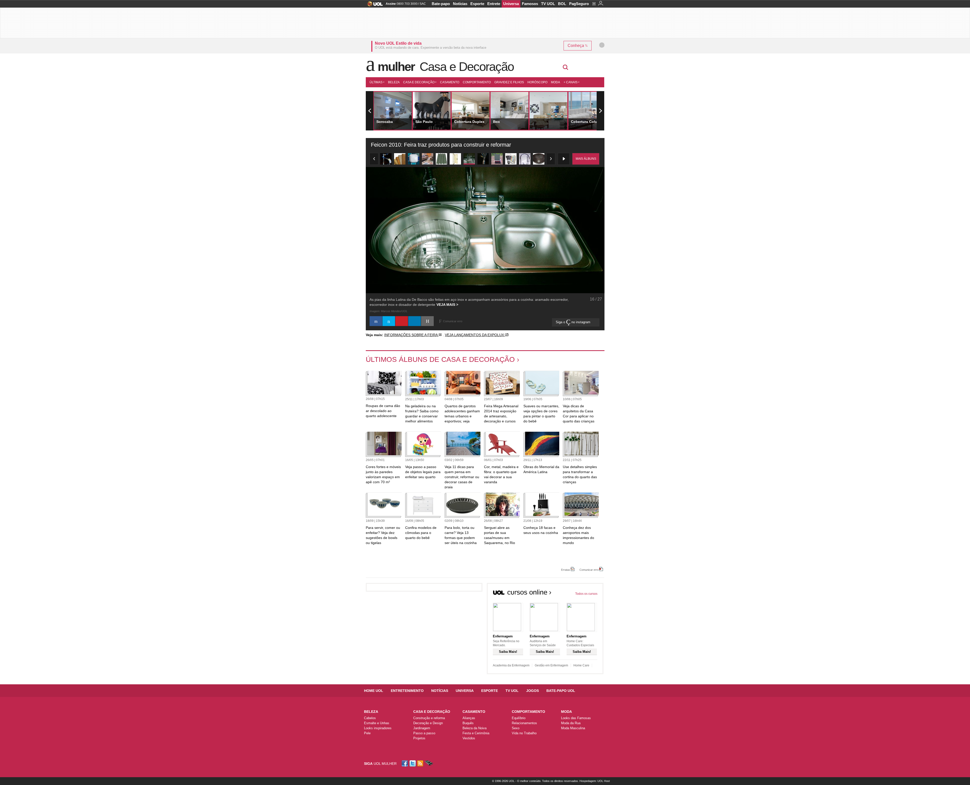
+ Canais (570, 82)
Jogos (532, 691)
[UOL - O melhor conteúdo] (373, 5)
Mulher (396, 66)
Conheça (576, 45)
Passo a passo (424, 733)
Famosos (530, 4)
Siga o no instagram (573, 322)
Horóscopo (537, 82)
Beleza (394, 82)
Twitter (413, 763)
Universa (511, 4)
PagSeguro (579, 4)
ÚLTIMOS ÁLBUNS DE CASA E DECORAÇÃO (440, 359)
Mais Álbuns (586, 158)
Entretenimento (407, 691)
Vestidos (469, 738)
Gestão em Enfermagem (551, 665)
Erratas (565, 569)
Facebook (405, 763)
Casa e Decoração (467, 66)
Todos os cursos (586, 593)
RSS (420, 763)
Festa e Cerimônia (476, 733)
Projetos (419, 738)
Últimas (376, 82)
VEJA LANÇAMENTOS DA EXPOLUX (475, 335)
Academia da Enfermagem (511, 665)
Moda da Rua (570, 723)
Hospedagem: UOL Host (594, 780)
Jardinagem (421, 728)
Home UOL (373, 691)
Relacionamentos (524, 723)
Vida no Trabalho (524, 733)
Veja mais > (447, 305)
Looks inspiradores (378, 728)
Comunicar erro (589, 569)
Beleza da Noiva (475, 728)
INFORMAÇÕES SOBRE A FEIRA (411, 335)
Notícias (460, 4)
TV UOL (548, 4)
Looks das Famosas (576, 718)
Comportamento (477, 82)
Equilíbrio (518, 718)
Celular (428, 763)
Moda (555, 82)
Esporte (477, 4)
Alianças (469, 718)
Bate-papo (441, 4)
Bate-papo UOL (560, 691)
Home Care (581, 665)
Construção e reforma (429, 718)
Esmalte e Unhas (376, 723)
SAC (423, 4)
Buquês (468, 723)
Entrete (493, 4)
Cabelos (370, 718)
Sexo (515, 728)
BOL (562, 4)
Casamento (449, 82)
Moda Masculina (573, 728)
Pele (367, 733)
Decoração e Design (428, 723)
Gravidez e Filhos (509, 82)
